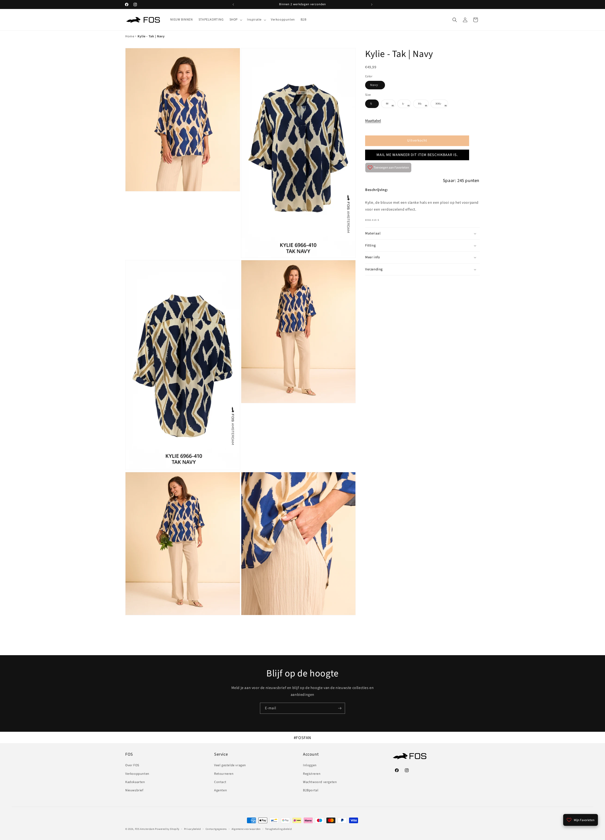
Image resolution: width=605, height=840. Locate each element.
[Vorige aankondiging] (233, 4)
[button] (235, 20)
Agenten (220, 790)
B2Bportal (310, 790)
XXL (442, 104)
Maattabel (373, 120)
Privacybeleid (192, 829)
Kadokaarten (135, 782)
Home (129, 36)
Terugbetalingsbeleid (278, 829)
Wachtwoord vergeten (320, 782)
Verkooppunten (137, 773)
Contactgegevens (216, 829)
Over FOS (132, 765)
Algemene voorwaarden (246, 829)
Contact (220, 782)
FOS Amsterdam (145, 829)
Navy (377, 85)
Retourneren (224, 773)
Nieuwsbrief (134, 790)
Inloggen (310, 765)
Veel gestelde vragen (230, 765)
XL (423, 104)
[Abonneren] (339, 708)
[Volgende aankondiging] (372, 4)
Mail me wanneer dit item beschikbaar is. (417, 154)
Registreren (312, 773)
